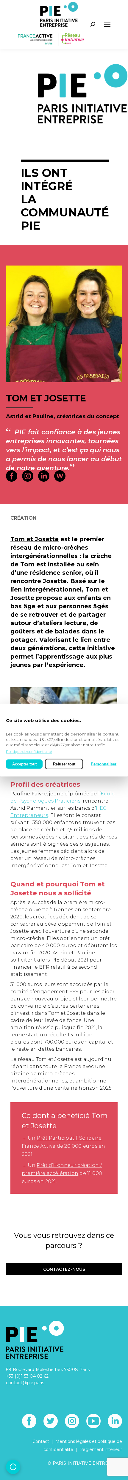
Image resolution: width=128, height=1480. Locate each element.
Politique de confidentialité (29, 751)
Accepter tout (24, 764)
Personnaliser (103, 764)
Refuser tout (64, 764)
